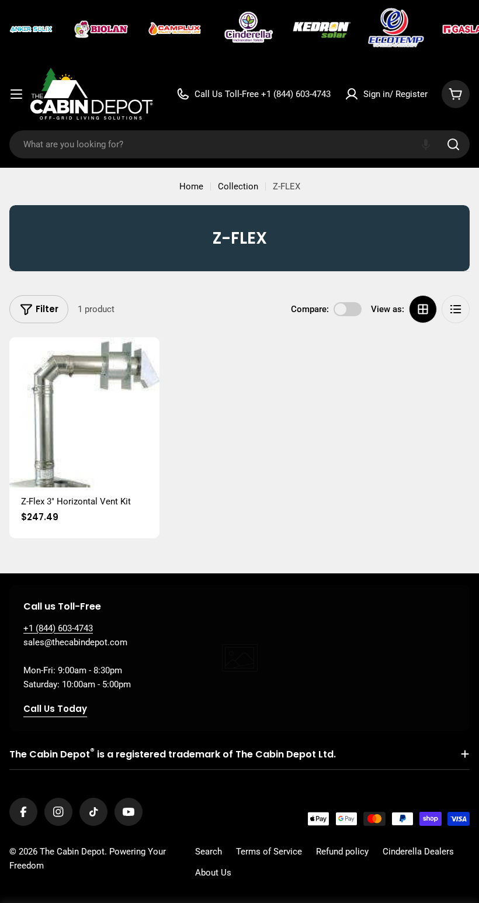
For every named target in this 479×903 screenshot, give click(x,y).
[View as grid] (423, 309)
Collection (238, 186)
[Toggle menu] (16, 94)
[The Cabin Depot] (32, 29)
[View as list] (456, 309)
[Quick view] (143, 363)
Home (191, 186)
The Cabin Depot (72, 851)
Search (208, 851)
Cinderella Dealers (418, 851)
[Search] (453, 144)
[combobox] (239, 144)
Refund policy (342, 851)
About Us (213, 872)
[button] (425, 144)
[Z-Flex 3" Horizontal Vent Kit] (84, 412)
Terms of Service (269, 851)
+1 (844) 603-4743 (58, 628)
